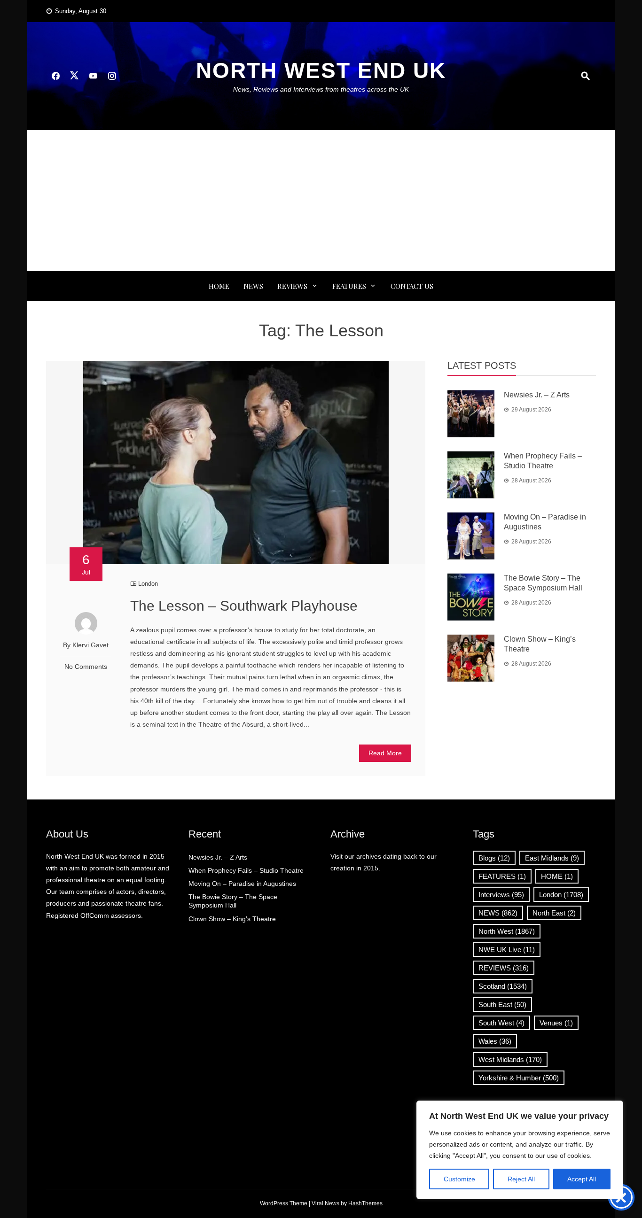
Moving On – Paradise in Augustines (242, 883)
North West (506, 931)
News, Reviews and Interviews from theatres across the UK (321, 89)
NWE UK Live (506, 950)
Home (219, 286)
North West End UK (321, 70)
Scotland (502, 986)
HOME (557, 876)
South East (502, 1005)
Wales (494, 1041)
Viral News (325, 1203)
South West (501, 1023)
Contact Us (412, 286)
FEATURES (349, 286)
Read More (385, 753)
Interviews (501, 895)
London (148, 583)
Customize (459, 1179)
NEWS (253, 286)
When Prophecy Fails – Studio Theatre (246, 870)
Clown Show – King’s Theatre (232, 919)
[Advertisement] (321, 200)
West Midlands (510, 1059)
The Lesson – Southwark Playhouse (244, 605)
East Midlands (552, 858)
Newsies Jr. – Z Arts (537, 395)
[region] (519, 1150)
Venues (556, 1023)
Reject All (521, 1179)
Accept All (581, 1179)
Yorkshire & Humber (518, 1078)
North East (554, 913)
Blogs (494, 858)
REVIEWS (292, 286)
